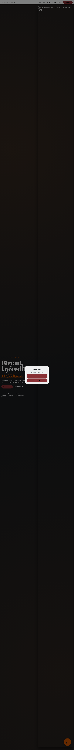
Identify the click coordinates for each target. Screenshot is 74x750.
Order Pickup (37, 380)
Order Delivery (37, 376)
